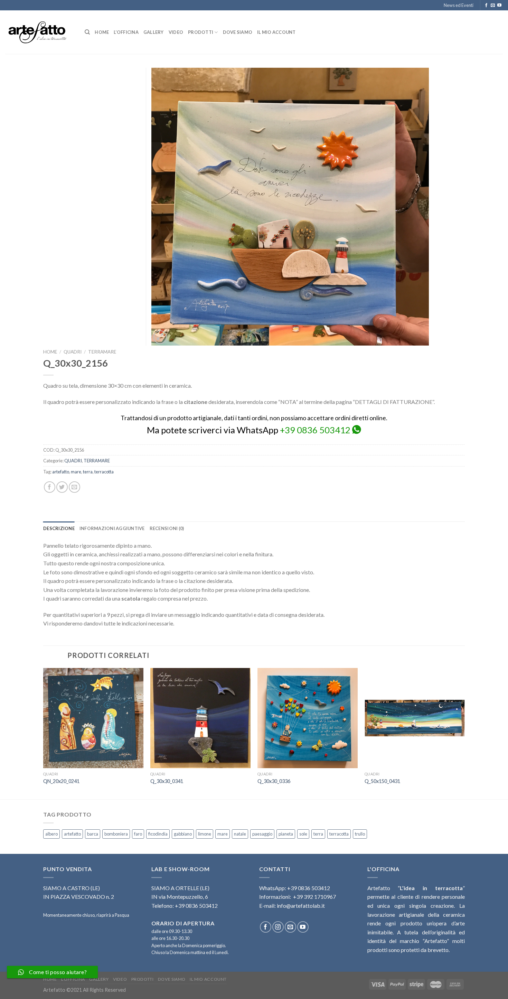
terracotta (104, 471)
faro (138, 834)
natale (240, 834)
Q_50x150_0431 (382, 781)
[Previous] (43, 733)
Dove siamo (238, 32)
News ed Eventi (458, 5)
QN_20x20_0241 (61, 781)
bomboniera (116, 834)
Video (176, 32)
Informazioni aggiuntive (112, 528)
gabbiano (183, 834)
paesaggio (262, 834)
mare (76, 471)
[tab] (59, 528)
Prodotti (200, 32)
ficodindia (158, 834)
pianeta (286, 834)
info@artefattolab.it (301, 905)
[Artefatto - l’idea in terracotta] (39, 32)
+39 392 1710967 (314, 896)
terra (88, 471)
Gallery (153, 32)
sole (303, 834)
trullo (360, 834)
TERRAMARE (102, 352)
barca (92, 834)
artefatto (60, 471)
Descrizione (59, 528)
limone (204, 834)
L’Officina (126, 32)
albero (51, 834)
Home (102, 32)
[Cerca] (87, 32)
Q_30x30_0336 (273, 781)
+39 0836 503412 (315, 430)
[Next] (464, 733)
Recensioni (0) (167, 528)
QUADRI (73, 352)
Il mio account (276, 32)
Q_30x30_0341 (166, 781)
